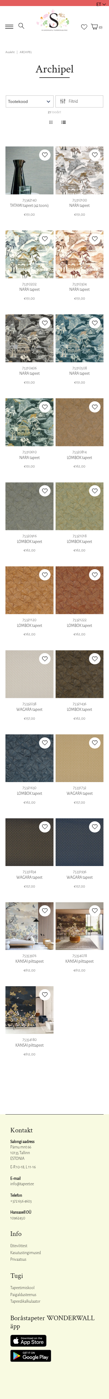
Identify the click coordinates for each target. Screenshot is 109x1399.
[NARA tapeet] (79, 170)
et (98, 4)
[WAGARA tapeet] (29, 674)
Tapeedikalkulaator (25, 1301)
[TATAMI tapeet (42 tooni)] (29, 170)
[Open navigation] (9, 25)
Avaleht (10, 52)
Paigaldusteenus (23, 1295)
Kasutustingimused (25, 1253)
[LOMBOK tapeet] (79, 422)
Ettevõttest (18, 1246)
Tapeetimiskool (22, 1288)
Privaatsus (18, 1259)
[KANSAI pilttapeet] (29, 926)
